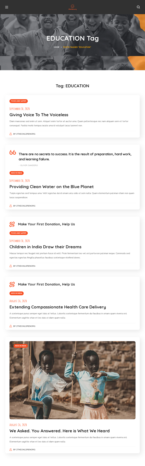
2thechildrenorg (25, 134)
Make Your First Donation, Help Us (46, 224)
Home (56, 47)
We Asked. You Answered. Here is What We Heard (59, 430)
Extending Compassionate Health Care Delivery (57, 307)
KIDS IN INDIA (16, 173)
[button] (138, 7)
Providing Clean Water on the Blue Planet (51, 186)
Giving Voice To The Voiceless (38, 114)
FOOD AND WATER (18, 101)
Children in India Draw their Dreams (45, 246)
